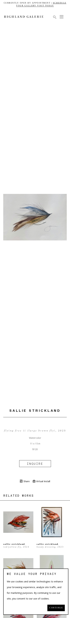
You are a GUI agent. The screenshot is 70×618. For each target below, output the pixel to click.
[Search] (54, 17)
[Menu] (61, 16)
